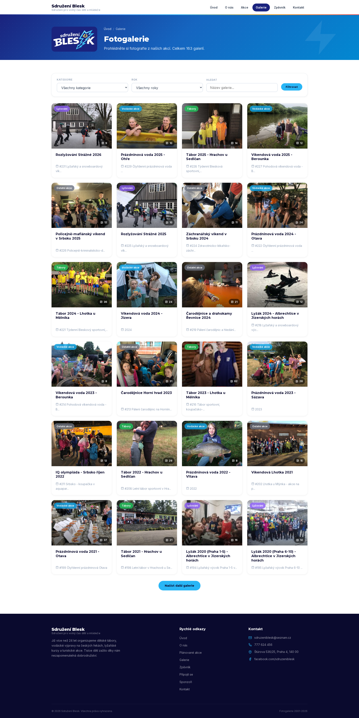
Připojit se (186, 674)
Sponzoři (186, 682)
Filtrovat (292, 86)
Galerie (261, 7)
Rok (135, 79)
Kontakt (298, 7)
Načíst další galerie (179, 586)
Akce (244, 7)
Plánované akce (191, 652)
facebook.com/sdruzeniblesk (274, 659)
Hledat (211, 79)
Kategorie (64, 79)
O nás (229, 7)
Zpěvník (279, 7)
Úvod (214, 7)
